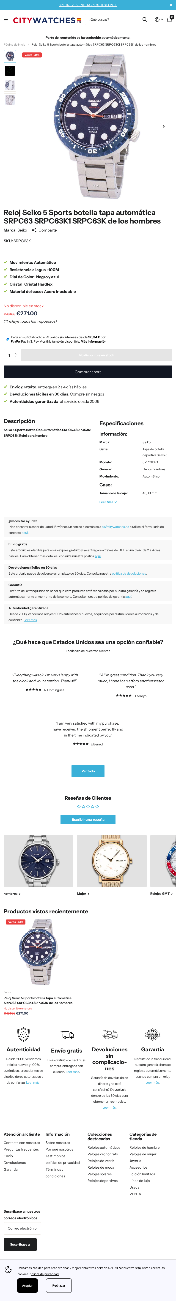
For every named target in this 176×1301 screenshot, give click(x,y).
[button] (164, 126)
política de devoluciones (129, 573)
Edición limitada (142, 1174)
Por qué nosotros (59, 1149)
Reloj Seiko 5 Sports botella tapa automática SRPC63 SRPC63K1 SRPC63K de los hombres (38, 1000)
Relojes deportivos (103, 1180)
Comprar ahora (88, 371)
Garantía (11, 1169)
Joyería (135, 1161)
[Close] (153, 1268)
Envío (8, 1156)
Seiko (22, 230)
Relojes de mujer (143, 1154)
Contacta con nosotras (22, 1142)
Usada (134, 1187)
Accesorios (138, 1167)
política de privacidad (63, 1162)
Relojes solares (100, 1174)
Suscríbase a (20, 1244)
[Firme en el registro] (159, 19)
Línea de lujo (139, 1180)
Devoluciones (15, 1162)
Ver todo (88, 771)
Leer (106, 502)
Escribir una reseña (88, 819)
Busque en (144, 19)
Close (171, 5)
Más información (94, 341)
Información (58, 1134)
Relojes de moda (101, 1167)
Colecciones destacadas (100, 1137)
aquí (25, 533)
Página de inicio (14, 44)
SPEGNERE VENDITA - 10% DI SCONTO (88, 5)
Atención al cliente (22, 1134)
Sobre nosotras (58, 1142)
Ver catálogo (6, 20)
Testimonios (55, 1156)
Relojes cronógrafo (103, 1154)
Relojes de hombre (144, 1147)
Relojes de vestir (101, 1161)
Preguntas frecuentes (21, 1149)
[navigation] (10, 56)
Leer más (30, 620)
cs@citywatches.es (116, 527)
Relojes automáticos (104, 1147)
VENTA (135, 1194)
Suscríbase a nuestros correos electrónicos (22, 1214)
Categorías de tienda (143, 1137)
